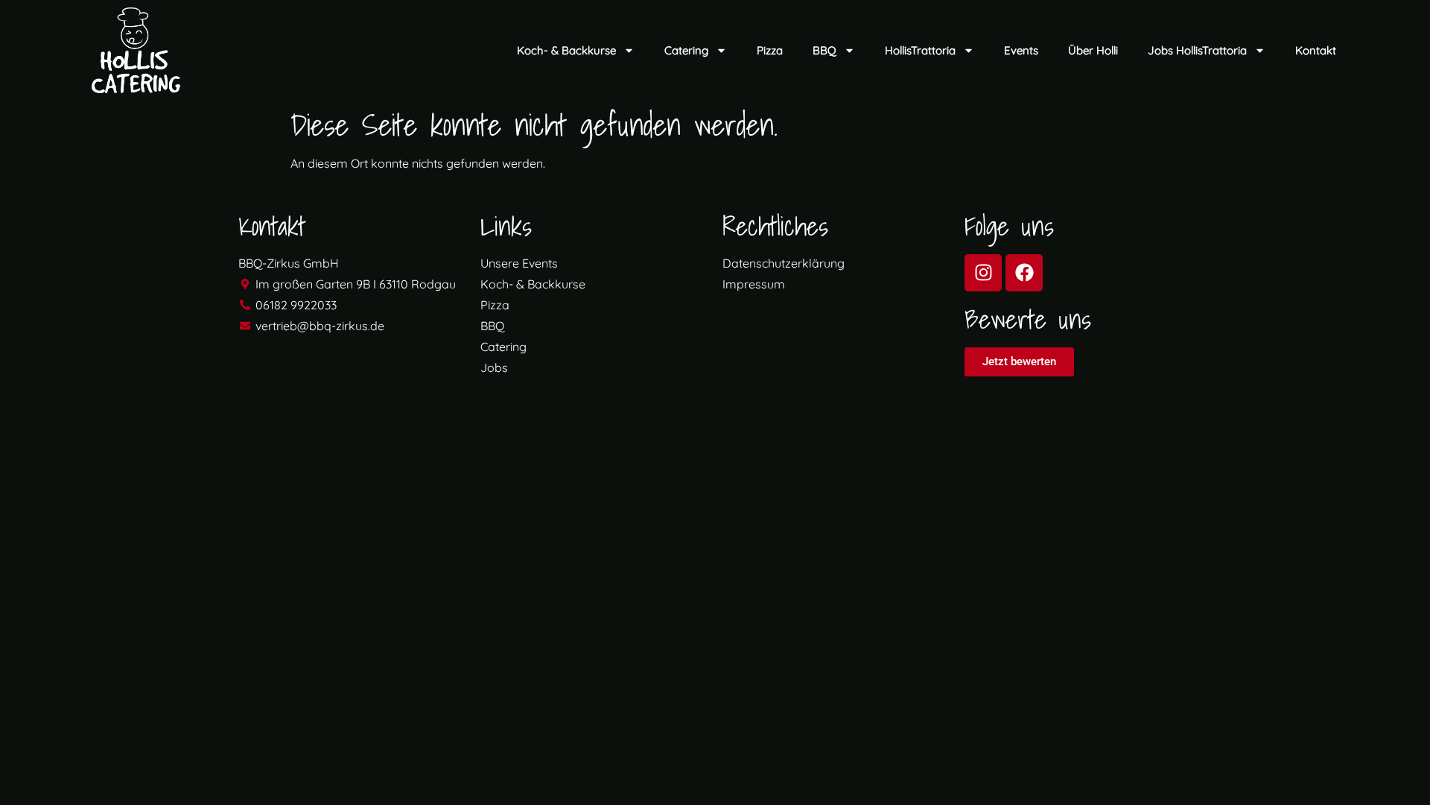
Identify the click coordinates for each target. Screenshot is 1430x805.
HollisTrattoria (920, 50)
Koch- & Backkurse (566, 50)
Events (1021, 50)
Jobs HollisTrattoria (1197, 50)
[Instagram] (983, 272)
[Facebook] (1024, 272)
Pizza (770, 50)
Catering (686, 50)
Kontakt (1315, 50)
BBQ (824, 50)
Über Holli (1093, 50)
